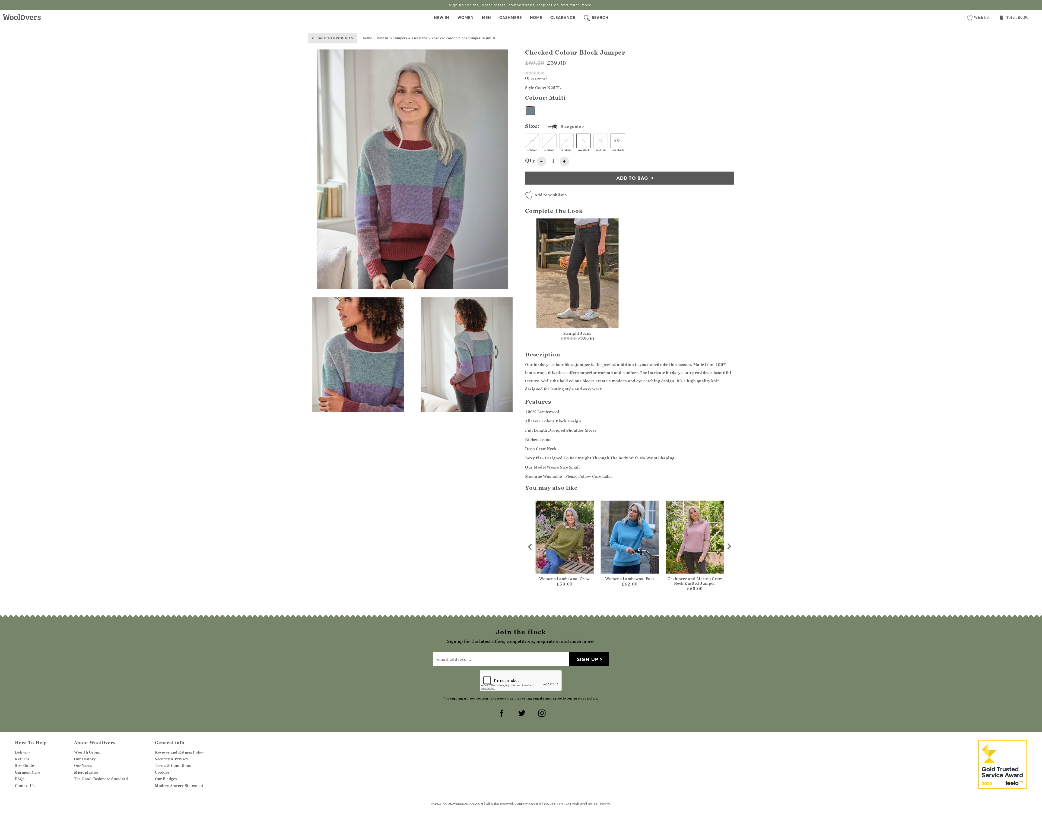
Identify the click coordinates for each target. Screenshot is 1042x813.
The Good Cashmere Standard (101, 779)
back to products (334, 38)
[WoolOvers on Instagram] (541, 712)
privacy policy (585, 698)
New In (441, 17)
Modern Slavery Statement (179, 785)
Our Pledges (166, 779)
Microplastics (86, 772)
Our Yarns (83, 765)
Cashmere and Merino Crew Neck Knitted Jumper (695, 581)
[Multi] (530, 110)
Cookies (162, 772)
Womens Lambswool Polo (629, 578)
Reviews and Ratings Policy (179, 752)
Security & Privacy (171, 759)
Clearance (562, 17)
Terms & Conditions (173, 765)
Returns (22, 759)
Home (536, 17)
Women (466, 17)
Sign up (587, 659)
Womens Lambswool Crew (564, 578)
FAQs (19, 779)
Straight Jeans (577, 333)
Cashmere (510, 17)
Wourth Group (87, 752)
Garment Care (27, 772)
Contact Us (24, 785)
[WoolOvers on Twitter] (521, 712)
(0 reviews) (536, 78)
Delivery (22, 752)
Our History (85, 759)
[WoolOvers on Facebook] (501, 712)
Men (486, 17)
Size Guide (24, 765)
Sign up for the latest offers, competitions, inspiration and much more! (521, 5)
